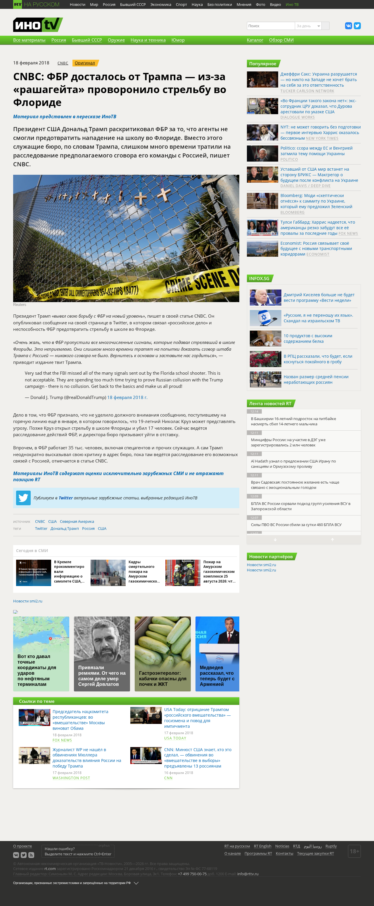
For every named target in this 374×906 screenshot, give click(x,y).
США (52, 521)
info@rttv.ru (248, 873)
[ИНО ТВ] (38, 25)
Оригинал (85, 63)
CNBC (63, 63)
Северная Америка (77, 521)
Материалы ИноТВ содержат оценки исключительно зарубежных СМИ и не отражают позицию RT (118, 476)
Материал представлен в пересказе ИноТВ (64, 116)
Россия (88, 528)
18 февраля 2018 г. (127, 397)
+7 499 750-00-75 (192, 873)
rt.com (50, 868)
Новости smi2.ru (27, 601)
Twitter (66, 498)
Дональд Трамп (65, 528)
